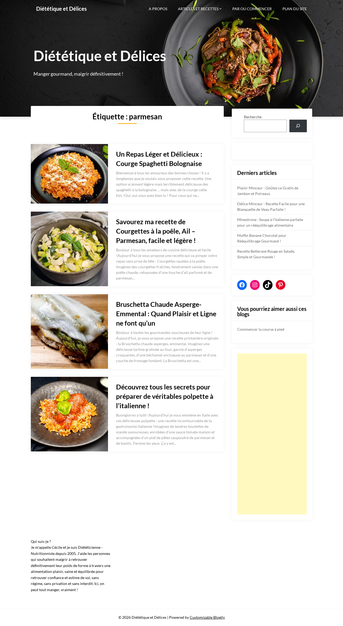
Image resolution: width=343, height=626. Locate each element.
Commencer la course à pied (260, 329)
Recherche (253, 117)
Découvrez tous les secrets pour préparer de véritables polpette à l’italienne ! (164, 396)
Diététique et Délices (61, 8)
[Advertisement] (272, 433)
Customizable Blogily (207, 617)
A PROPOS (158, 8)
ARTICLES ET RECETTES (198, 8)
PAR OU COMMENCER (252, 8)
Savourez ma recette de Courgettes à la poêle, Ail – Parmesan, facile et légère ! (156, 231)
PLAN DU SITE (294, 8)
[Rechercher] (298, 126)
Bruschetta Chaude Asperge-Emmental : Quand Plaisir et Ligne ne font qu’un (166, 313)
